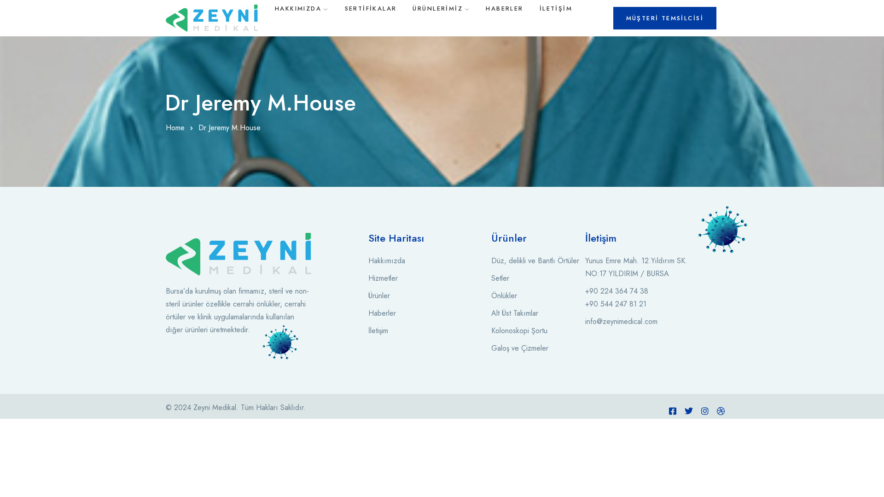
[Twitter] (689, 411)
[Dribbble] (721, 411)
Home (175, 127)
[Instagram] (705, 411)
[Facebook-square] (673, 411)
